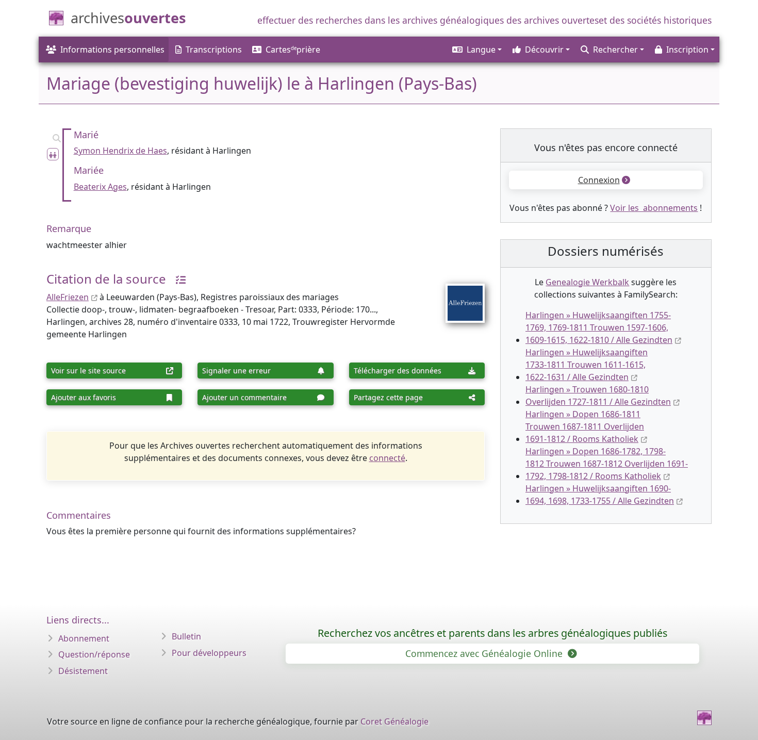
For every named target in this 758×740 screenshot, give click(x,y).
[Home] (704, 718)
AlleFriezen (67, 297)
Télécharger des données (397, 370)
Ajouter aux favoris (83, 397)
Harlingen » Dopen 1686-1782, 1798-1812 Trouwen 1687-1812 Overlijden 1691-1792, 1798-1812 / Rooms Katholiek (606, 464)
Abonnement (83, 638)
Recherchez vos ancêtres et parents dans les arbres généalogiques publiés (492, 633)
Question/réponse (94, 654)
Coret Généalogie (394, 721)
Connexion (599, 180)
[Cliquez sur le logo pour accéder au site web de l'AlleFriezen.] (459, 296)
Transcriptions (214, 49)
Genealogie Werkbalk (587, 282)
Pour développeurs (209, 653)
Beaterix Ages (100, 186)
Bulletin (186, 636)
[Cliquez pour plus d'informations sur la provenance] (177, 278)
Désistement (83, 671)
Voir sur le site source (88, 370)
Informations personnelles (112, 49)
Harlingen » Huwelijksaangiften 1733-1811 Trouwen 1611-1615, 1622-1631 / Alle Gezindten (586, 365)
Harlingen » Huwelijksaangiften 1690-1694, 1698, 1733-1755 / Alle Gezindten (599, 494)
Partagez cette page (388, 397)
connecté (387, 458)
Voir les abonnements (654, 207)
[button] (476, 49)
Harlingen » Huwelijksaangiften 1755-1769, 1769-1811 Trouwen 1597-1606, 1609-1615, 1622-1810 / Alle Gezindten (598, 327)
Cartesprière (293, 49)
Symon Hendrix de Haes (120, 150)
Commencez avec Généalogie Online (485, 653)
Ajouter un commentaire (244, 397)
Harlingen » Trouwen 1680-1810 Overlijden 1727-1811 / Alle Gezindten (598, 395)
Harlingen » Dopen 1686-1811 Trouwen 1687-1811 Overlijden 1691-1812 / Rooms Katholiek (584, 426)
